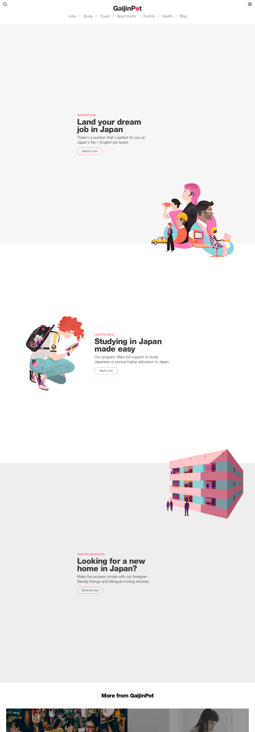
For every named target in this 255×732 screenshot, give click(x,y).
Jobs (72, 16)
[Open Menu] (250, 4)
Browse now (90, 590)
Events (149, 16)
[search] (5, 4)
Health (167, 16)
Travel (105, 16)
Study (88, 16)
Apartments (126, 16)
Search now (90, 151)
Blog (182, 16)
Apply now (106, 370)
